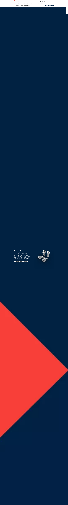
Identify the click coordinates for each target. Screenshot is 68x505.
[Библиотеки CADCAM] (44, 1)
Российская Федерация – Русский (50, 1)
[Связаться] (42, 1)
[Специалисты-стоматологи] (14, 5)
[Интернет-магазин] (41, 1)
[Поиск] (39, 1)
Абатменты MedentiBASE (27, 5)
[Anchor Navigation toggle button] (67, 8)
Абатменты (21, 5)
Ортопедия (17, 5)
